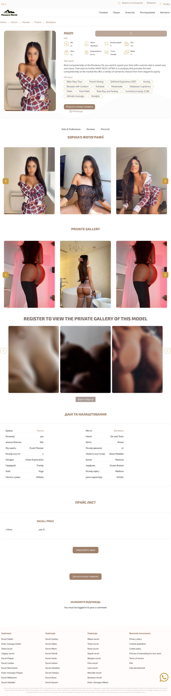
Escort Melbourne (9, 678)
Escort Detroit (51, 653)
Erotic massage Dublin (11, 644)
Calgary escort (7, 653)
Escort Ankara (51, 663)
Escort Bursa (50, 678)
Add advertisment (137, 668)
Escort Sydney (51, 639)
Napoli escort (93, 653)
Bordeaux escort (95, 678)
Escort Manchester (9, 668)
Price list (105, 129)
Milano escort (93, 639)
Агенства (130, 12)
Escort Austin (51, 658)
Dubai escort (6, 649)
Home (3, 22)
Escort (14, 22)
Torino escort (93, 644)
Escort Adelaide (8, 682)
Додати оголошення (132, 3)
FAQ (131, 663)
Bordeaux (51, 22)
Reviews (91, 129)
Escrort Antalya (52, 673)
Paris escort (93, 663)
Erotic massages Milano (98, 682)
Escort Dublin (7, 639)
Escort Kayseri (51, 682)
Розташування (147, 12)
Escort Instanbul (52, 668)
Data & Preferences (71, 129)
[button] (6, 181)
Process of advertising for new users (145, 653)
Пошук (116, 12)
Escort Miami (51, 649)
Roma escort (93, 649)
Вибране (151, 3)
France (37, 22)
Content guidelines (137, 644)
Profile (166, 4)
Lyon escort (93, 668)
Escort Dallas (51, 644)
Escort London (7, 663)
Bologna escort (94, 658)
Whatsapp (77, 111)
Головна (103, 12)
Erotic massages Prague (12, 673)
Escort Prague (7, 658)
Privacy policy (135, 639)
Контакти (165, 12)
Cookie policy (135, 649)
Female (26, 22)
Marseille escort (94, 673)
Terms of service (136, 658)
